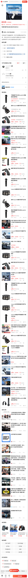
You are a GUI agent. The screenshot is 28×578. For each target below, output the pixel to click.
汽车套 (20, 546)
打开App (25, 1)
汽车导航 (8, 552)
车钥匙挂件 (7, 549)
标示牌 (20, 552)
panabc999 (8, 66)
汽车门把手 (7, 543)
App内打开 (15, 570)
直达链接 (20, 576)
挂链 (20, 549)
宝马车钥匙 (20, 543)
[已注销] (7, 73)
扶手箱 (7, 546)
